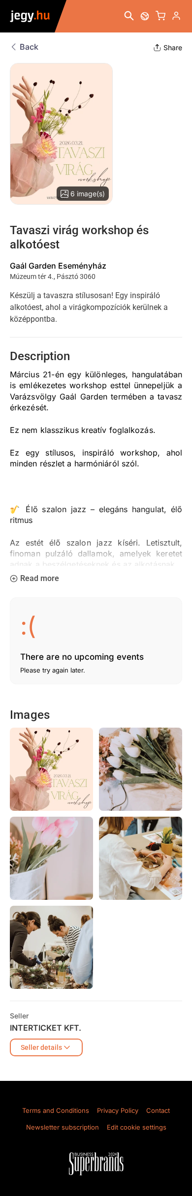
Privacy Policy (117, 1110)
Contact (158, 1110)
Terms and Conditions (55, 1110)
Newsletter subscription (62, 1127)
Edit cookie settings (136, 1127)
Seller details (41, 1047)
